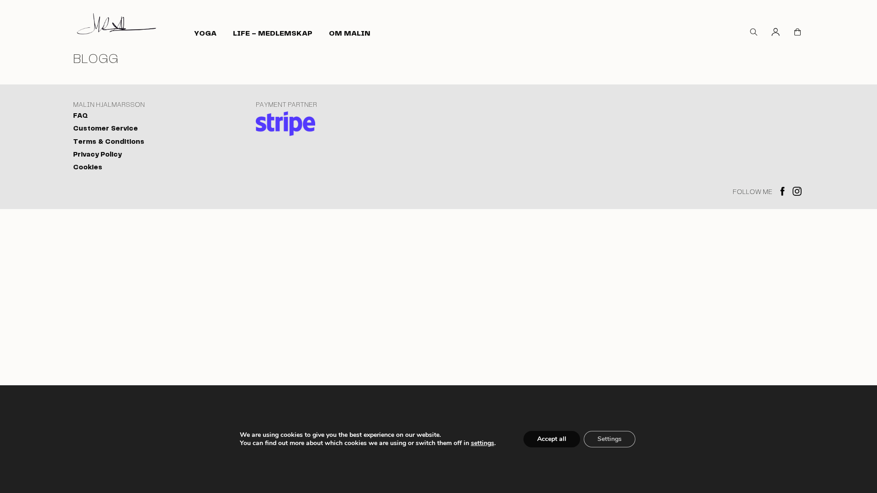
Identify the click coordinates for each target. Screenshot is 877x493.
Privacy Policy (97, 155)
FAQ (80, 116)
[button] (754, 33)
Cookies (87, 167)
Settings (609, 439)
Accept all (551, 439)
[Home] (116, 23)
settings (482, 443)
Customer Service (105, 129)
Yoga (205, 33)
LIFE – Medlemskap (272, 33)
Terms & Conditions (108, 142)
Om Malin (349, 33)
